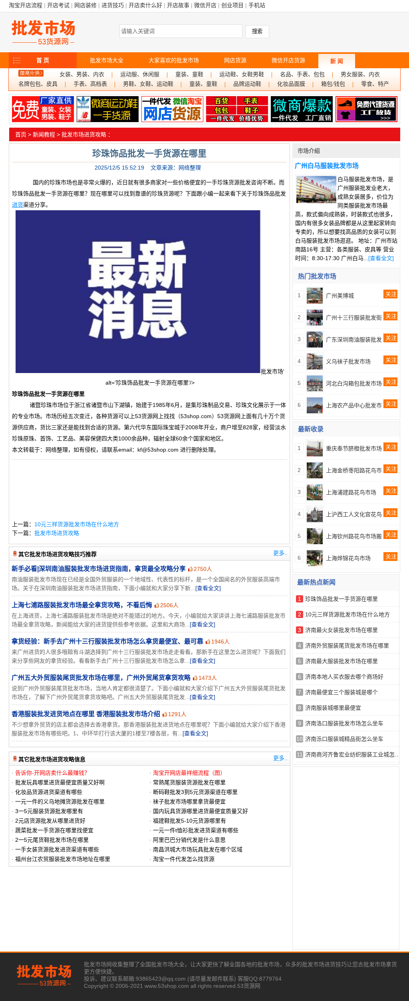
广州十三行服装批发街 (354, 317)
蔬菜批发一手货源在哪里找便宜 (54, 830)
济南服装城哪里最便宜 (333, 708)
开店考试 (58, 5)
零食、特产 (375, 84)
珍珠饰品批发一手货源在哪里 (341, 599)
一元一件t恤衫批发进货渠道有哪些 (195, 830)
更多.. (280, 553)
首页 (20, 134)
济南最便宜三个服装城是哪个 (341, 692)
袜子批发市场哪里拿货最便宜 (189, 801)
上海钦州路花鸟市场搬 (354, 536)
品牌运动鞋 (247, 84)
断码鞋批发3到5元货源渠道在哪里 (195, 792)
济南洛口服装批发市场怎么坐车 (344, 723)
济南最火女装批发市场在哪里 (341, 630)
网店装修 (85, 5)
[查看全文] (208, 588)
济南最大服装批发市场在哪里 (341, 661)
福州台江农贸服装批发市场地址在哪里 (62, 859)
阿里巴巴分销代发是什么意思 (189, 840)
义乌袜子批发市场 (348, 361)
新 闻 (336, 61)
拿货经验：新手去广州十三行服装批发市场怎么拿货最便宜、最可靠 (107, 641)
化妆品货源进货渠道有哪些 (48, 792)
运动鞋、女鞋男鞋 (241, 74)
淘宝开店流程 (25, 5)
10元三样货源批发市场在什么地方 (76, 524)
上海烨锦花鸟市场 (348, 558)
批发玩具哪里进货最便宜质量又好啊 (60, 782)
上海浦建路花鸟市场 (351, 492)
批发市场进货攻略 (84, 134)
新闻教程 (44, 134)
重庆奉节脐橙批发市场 (354, 448)
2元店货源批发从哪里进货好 (50, 820)
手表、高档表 (90, 84)
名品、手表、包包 (302, 74)
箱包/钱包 (333, 84)
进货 (17, 204)
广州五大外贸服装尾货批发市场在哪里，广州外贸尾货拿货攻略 (101, 677)
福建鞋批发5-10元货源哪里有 (189, 820)
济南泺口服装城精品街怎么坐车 (344, 739)
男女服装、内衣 (360, 74)
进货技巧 (112, 5)
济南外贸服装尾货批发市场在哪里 (347, 645)
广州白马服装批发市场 (327, 165)
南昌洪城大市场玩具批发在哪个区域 (197, 849)
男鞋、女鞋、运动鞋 (148, 84)
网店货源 (235, 60)
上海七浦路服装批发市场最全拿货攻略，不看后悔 (82, 605)
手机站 (256, 5)
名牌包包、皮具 (38, 84)
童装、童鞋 (189, 74)
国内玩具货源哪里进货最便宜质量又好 (200, 811)
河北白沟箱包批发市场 (354, 383)
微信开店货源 (288, 60)
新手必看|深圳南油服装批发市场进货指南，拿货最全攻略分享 (99, 568)
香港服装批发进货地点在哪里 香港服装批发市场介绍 (86, 714)
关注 (391, 294)
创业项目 (232, 5)
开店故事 (178, 5)
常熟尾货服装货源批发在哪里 (189, 782)
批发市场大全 (106, 60)
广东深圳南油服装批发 (354, 339)
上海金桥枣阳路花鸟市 (354, 470)
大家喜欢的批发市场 (174, 60)
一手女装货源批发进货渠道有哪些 (57, 849)
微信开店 (205, 5)
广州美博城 (340, 295)
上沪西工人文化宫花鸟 (354, 514)
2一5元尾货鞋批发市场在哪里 (52, 840)
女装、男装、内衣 (82, 74)
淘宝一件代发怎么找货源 (183, 859)
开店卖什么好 (145, 5)
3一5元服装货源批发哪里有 (49, 811)
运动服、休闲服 (139, 74)
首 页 (42, 60)
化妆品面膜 (291, 84)
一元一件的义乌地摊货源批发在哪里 (60, 801)
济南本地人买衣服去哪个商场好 (344, 676)
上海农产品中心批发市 (354, 405)
